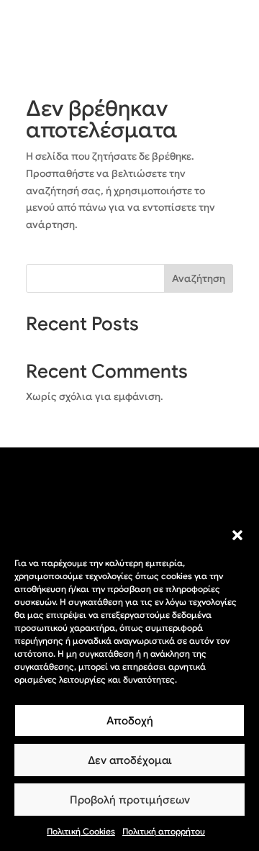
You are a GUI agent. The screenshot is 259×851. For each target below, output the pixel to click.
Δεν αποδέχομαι (130, 760)
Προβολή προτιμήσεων (130, 799)
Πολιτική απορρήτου (163, 831)
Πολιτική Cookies (81, 831)
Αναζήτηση (198, 278)
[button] (237, 535)
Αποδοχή (129, 720)
